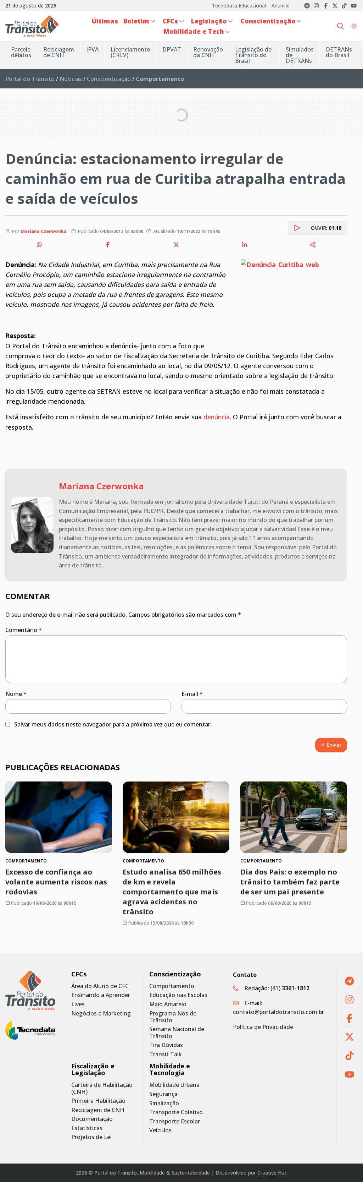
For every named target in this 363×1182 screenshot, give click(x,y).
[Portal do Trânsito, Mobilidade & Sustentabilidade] (30, 991)
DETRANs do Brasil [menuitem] (339, 52)
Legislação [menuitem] (209, 21)
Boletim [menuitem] (136, 21)
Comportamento (171, 986)
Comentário (23, 630)
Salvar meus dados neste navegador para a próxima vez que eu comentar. (113, 724)
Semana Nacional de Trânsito (176, 1032)
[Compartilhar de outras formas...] (313, 244)
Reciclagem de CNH (97, 1110)
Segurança (163, 1094)
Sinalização (164, 1103)
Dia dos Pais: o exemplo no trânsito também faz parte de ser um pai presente (290, 881)
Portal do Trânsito (30, 79)
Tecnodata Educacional (239, 5)
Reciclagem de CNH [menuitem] (58, 52)
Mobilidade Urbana (174, 1085)
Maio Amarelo (167, 1004)
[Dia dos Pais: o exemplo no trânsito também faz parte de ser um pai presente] (293, 817)
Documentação (92, 1119)
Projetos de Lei (91, 1137)
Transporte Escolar (174, 1121)
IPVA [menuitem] (92, 49)
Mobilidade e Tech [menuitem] (193, 31)
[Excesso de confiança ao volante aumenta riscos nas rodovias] (58, 817)
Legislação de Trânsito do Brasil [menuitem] (253, 55)
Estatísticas (86, 1128)
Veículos (160, 1130)
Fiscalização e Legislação (93, 1069)
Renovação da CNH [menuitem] (208, 52)
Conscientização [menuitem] (268, 21)
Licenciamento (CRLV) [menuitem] (130, 52)
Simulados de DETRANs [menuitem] (300, 55)
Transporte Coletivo (176, 1112)
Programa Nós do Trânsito (173, 1017)
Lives (78, 1004)
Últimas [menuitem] (105, 21)
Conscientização (109, 79)
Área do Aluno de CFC (100, 986)
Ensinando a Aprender (100, 995)
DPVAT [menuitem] (171, 49)
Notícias (71, 79)
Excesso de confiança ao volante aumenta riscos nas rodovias (56, 881)
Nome (16, 694)
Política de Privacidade (263, 1027)
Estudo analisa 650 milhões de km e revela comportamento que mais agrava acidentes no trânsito (172, 891)
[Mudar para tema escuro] (354, 26)
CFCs (78, 974)
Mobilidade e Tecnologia (169, 1069)
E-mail (192, 694)
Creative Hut (271, 1172)
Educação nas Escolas (178, 995)
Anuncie (281, 5)
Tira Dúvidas (166, 1045)
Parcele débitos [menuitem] (21, 52)
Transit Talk (165, 1054)
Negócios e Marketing (101, 1013)
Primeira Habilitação (98, 1100)
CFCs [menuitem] (170, 21)
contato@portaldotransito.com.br (278, 1012)
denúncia (216, 417)
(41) (289, 988)
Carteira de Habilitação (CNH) (102, 1088)
